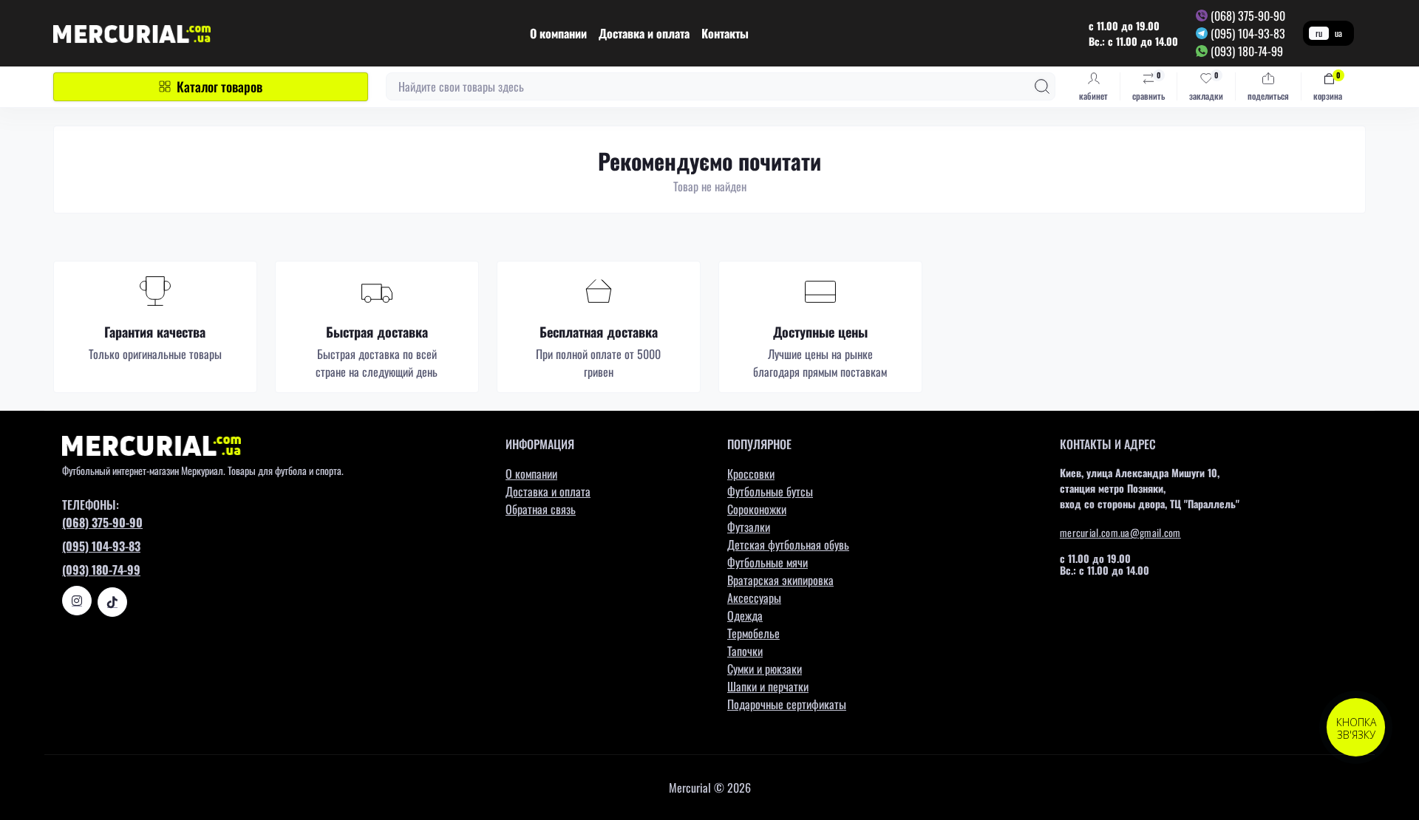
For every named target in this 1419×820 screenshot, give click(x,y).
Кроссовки (751, 473)
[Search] (1042, 86)
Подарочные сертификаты (786, 704)
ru (1319, 33)
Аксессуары (754, 598)
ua (1338, 33)
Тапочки (745, 651)
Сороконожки (756, 509)
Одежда (745, 615)
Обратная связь (541, 509)
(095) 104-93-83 (1248, 33)
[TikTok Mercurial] (112, 602)
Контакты (725, 33)
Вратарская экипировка (780, 580)
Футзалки (748, 527)
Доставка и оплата (644, 33)
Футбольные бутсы (770, 491)
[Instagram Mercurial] (77, 600)
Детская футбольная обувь (788, 544)
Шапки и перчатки (768, 686)
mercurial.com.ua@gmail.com (1120, 532)
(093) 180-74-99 (1247, 51)
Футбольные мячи (767, 562)
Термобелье (753, 633)
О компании (558, 33)
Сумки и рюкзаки (764, 668)
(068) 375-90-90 (1248, 15)
